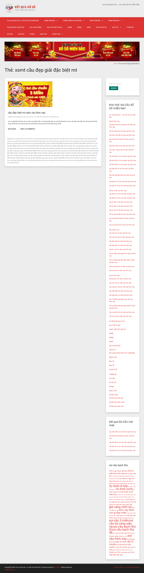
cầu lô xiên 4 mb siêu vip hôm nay (120, 210)
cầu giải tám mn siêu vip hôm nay (120, 295)
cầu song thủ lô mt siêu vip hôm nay (121, 266)
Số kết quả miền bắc (116, 398)
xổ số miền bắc (125, 552)
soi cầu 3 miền (119, 520)
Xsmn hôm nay (113, 20)
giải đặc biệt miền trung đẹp (63, 148)
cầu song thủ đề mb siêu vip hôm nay (122, 214)
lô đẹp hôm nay (120, 518)
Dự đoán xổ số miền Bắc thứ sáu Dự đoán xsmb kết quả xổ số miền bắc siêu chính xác (122, 502)
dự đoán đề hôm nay (80, 139)
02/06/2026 (17, 117)
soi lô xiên (116, 550)
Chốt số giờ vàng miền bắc (118, 471)
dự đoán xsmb (124, 488)
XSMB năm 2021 (114, 552)
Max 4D (111, 365)
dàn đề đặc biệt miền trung (43, 139)
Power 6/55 (113, 369)
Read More (12, 129)
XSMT (89, 27)
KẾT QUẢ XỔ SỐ (101, 27)
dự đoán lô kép (118, 486)
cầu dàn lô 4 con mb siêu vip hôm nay (122, 186)
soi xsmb (122, 550)
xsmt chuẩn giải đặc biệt (52, 160)
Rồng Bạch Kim (129, 518)
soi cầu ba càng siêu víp (121, 523)
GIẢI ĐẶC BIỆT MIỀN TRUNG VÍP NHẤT (36, 153)
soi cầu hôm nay (120, 537)
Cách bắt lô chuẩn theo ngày (119, 476)
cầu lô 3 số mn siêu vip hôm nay (120, 283)
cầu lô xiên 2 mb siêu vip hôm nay (120, 202)
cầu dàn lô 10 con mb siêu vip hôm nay (122, 181)
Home (116, 63)
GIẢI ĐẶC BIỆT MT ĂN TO (84, 153)
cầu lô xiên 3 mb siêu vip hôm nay (120, 206)
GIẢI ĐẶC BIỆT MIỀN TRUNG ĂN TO (84, 143)
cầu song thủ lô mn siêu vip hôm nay (122, 312)
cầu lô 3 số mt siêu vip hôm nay (120, 249)
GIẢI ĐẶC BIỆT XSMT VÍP (23, 158)
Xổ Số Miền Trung (77, 158)
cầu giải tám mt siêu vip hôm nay (120, 245)
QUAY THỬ (43, 34)
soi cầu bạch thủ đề (121, 531)
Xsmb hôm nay (49, 20)
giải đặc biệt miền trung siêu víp (59, 151)
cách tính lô (131, 476)
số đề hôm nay (128, 550)
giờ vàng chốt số (120, 507)
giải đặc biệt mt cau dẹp (25, 155)
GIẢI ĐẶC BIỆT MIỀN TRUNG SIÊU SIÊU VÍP (36, 151)
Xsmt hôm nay (95, 20)
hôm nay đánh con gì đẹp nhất (121, 511)
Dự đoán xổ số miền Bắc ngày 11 (123, 497)
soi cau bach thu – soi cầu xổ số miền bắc (23, 20)
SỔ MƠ (32, 34)
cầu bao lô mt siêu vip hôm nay (120, 233)
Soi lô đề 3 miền (35, 27)
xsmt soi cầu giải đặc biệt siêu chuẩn (80, 160)
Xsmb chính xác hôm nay (72, 20)
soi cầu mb (120, 545)
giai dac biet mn (54, 141)
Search (113, 88)
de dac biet (55, 139)
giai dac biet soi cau (82, 141)
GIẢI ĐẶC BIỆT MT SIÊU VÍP (78, 155)
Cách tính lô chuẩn (113, 478)
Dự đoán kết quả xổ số (15, 27)
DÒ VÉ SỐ (21, 34)
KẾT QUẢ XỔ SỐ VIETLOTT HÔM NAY (122, 353)
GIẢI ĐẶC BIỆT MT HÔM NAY (41, 155)
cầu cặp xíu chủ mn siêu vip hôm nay (122, 287)
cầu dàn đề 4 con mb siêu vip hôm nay (122, 156)
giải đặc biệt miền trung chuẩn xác (44, 148)
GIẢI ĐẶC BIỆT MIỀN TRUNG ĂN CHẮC (62, 143)
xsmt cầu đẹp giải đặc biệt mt (36, 160)
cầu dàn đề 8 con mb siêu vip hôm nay (122, 164)
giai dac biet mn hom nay (67, 141)
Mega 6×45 (113, 357)
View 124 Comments (27, 129)
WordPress (57, 567)
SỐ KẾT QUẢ (56, 34)
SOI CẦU (10, 34)
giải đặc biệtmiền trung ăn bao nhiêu (41, 158)
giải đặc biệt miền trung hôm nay (83, 148)
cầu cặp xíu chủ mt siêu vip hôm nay (121, 237)
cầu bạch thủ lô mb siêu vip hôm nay (121, 146)
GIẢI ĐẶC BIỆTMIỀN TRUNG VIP (62, 158)
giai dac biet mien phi (19, 141)
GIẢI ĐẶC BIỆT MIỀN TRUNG (42, 143)
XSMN (79, 27)
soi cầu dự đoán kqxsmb (121, 533)
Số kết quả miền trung (116, 402)
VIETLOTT (115, 27)
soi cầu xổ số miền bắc (122, 547)
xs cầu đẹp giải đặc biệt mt (18, 160)
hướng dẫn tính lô (131, 513)
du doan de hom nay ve (67, 139)
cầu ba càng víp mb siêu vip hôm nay (122, 131)
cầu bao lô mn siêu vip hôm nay (120, 279)
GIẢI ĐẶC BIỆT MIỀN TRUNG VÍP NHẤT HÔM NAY (62, 153)
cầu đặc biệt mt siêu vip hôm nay (26, 112)
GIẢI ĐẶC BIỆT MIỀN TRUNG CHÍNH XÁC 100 (65, 146)
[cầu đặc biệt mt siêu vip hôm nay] (30, 106)
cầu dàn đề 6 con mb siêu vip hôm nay (122, 160)
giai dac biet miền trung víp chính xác (38, 141)
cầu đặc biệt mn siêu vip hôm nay (120, 291)
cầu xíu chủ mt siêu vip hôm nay (120, 270)
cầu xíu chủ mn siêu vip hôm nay (120, 316)
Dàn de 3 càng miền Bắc (124, 481)
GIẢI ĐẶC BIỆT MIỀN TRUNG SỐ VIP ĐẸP (81, 151)
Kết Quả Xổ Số (113, 515)
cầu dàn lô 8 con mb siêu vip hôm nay (122, 198)
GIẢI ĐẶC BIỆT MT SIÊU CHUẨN (60, 155)
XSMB (70, 27)
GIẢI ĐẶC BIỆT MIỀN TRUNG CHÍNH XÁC (39, 146)
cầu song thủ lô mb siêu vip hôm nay (122, 225)
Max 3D (111, 361)
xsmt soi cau (64, 160)
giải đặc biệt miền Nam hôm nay (23, 143)
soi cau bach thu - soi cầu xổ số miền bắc (36, 117)
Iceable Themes (9, 569)
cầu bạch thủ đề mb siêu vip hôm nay (122, 135)
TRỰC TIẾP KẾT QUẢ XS (54, 27)
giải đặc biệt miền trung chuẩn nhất (23, 148)
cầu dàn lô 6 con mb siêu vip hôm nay (122, 194)
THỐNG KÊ (130, 27)
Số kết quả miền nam (116, 406)
